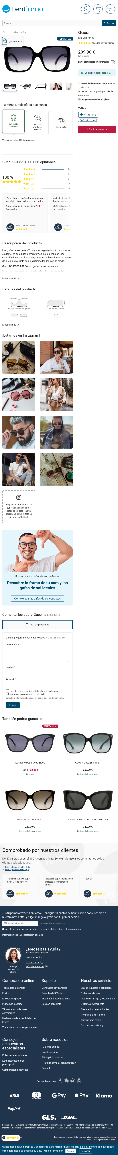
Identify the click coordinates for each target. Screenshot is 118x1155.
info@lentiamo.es (35, 966)
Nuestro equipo (50, 1052)
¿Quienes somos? (51, 1046)
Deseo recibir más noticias (52, 923)
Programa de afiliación (93, 1014)
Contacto (46, 1068)
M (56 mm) (90, 114)
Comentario (12, 644)
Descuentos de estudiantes (95, 1009)
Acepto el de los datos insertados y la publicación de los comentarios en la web (35, 694)
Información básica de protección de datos (22, 934)
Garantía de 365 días (52, 993)
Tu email (11, 679)
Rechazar (85, 1150)
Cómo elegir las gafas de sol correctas (37, 598)
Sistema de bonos (90, 993)
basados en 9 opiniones (103, 42)
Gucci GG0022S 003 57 (30, 819)
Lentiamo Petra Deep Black (30, 762)
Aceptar (71, 1150)
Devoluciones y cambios (54, 987)
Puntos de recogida (12, 1004)
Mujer (16, 32)
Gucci (25, 32)
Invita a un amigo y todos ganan (98, 998)
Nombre (10, 667)
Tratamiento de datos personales (19, 1027)
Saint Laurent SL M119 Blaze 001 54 (88, 819)
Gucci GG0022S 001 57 (88, 762)
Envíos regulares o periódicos (96, 987)
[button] (10, 86)
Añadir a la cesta (97, 129)
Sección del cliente (51, 1004)
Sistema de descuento (92, 1004)
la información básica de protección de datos (32, 698)
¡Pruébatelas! (15, 41)
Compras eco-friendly (92, 1025)
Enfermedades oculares (14, 1055)
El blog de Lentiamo (52, 1057)
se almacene (22, 929)
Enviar (12, 705)
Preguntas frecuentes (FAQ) (56, 998)
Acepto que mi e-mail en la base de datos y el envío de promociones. (43, 929)
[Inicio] (3, 32)
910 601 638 (32, 962)
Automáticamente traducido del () (21, 211)
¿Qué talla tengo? (87, 120)
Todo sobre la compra (13, 987)
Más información (53, 1150)
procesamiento (27, 691)
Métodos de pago (11, 998)
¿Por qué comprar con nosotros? (59, 1062)
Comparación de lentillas (15, 1069)
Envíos (5, 993)
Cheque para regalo (91, 1020)
